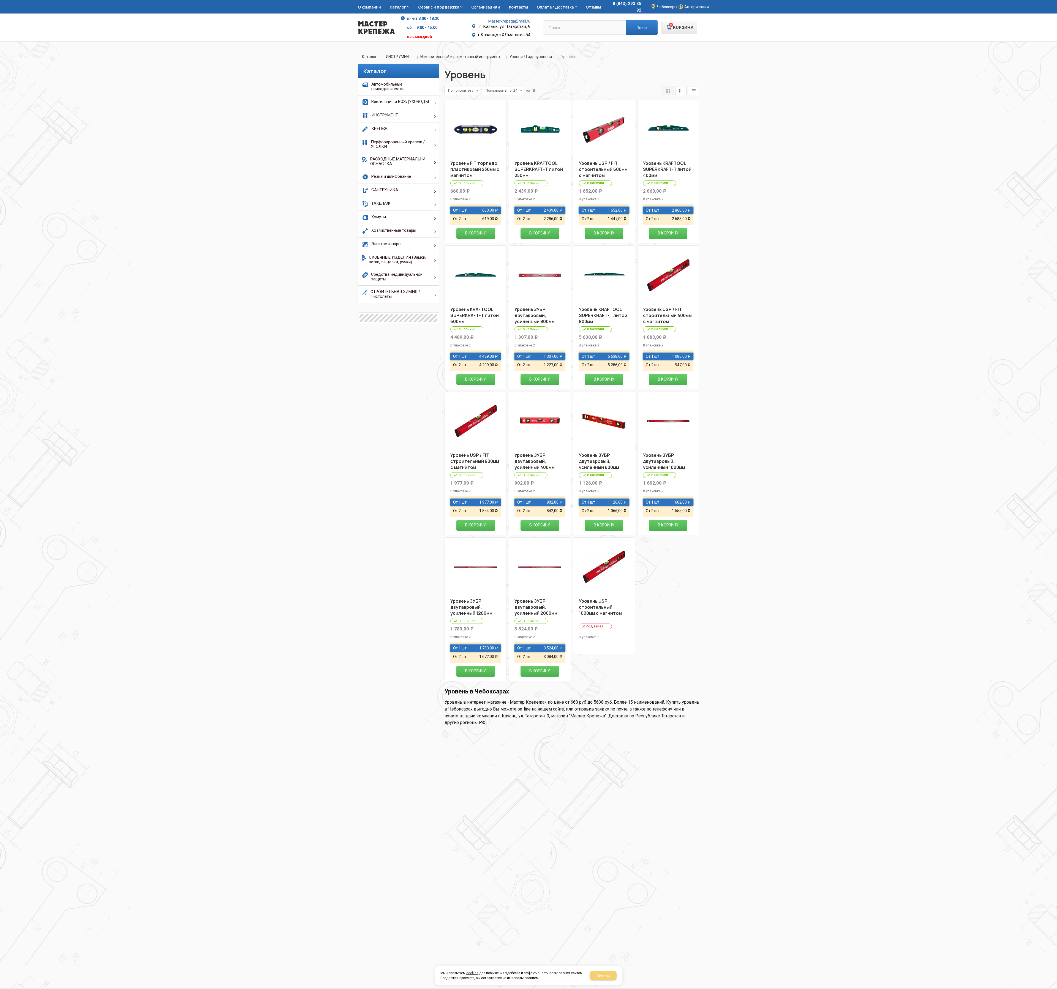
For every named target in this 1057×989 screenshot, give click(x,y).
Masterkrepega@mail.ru (509, 21)
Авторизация (696, 7)
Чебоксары (667, 7)
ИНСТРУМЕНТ (398, 56)
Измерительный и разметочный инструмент (460, 56)
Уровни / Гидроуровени (531, 56)
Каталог (369, 56)
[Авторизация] (1054, 3)
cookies (472, 973)
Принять (603, 975)
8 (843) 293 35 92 (627, 7)
